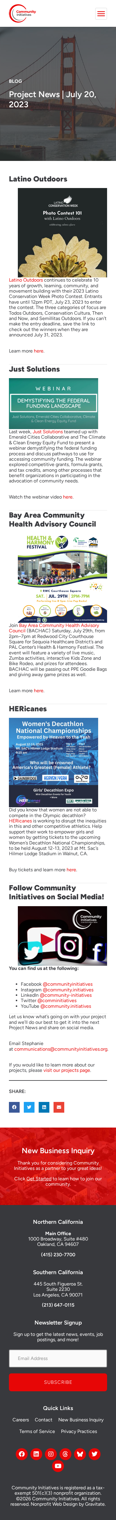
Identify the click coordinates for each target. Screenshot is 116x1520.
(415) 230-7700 (58, 1254)
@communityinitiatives (68, 984)
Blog (15, 81)
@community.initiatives (68, 990)
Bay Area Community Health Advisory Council (54, 628)
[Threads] (65, 1454)
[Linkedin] (36, 1454)
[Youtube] (58, 1466)
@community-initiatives (66, 995)
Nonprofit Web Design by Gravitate (68, 1504)
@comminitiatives (56, 1000)
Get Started (38, 1178)
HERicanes (20, 821)
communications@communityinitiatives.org (60, 1049)
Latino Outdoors (26, 280)
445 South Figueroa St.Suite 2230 (58, 1286)
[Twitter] (95, 1454)
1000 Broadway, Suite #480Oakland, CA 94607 (58, 1241)
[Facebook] (22, 1454)
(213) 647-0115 (58, 1305)
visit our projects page (66, 1070)
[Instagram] (51, 1454)
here (38, 351)
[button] (14, 1107)
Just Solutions (48, 431)
